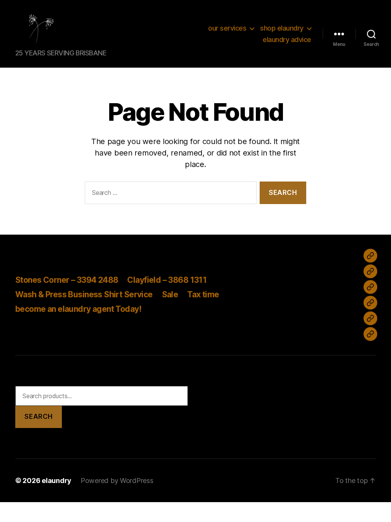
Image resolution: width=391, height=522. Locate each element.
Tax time (203, 294)
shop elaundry (282, 28)
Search (38, 416)
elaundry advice (287, 40)
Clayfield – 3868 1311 (167, 280)
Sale (170, 294)
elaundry (56, 481)
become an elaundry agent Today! (78, 309)
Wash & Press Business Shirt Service (84, 294)
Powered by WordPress (117, 481)
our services (227, 28)
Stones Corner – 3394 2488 (66, 280)
